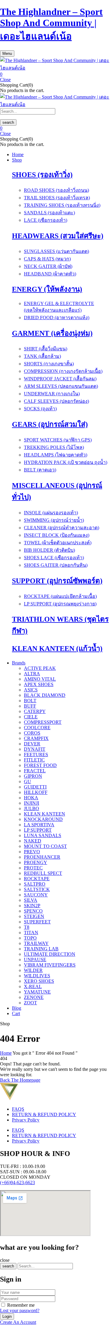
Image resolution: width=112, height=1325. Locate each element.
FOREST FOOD (40, 765)
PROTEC (33, 867)
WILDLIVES (37, 975)
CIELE (31, 716)
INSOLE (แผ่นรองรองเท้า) (51, 512)
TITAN (31, 932)
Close (5, 79)
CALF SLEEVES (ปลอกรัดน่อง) (56, 401)
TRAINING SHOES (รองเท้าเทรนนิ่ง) (62, 205)
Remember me (21, 1305)
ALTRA (32, 673)
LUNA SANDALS (42, 835)
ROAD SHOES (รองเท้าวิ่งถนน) (56, 190)
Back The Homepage (20, 1080)
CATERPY (35, 711)
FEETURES (36, 754)
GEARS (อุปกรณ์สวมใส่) (50, 424)
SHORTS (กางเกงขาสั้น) (49, 363)
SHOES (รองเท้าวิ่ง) (42, 175)
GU (27, 781)
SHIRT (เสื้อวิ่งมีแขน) (45, 348)
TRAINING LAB (41, 948)
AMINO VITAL (40, 679)
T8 (26, 927)
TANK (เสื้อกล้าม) (42, 356)
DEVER (32, 743)
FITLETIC (34, 759)
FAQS (18, 1109)
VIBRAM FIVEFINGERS (50, 964)
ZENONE (34, 997)
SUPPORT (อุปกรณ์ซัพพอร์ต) (57, 581)
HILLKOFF (35, 792)
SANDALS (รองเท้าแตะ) (49, 212)
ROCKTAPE (37, 878)
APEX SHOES (38, 684)
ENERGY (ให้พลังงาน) (47, 289)
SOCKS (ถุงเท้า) (40, 408)
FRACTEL (35, 770)
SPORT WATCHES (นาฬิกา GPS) (58, 439)
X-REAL (33, 986)
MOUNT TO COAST (45, 846)
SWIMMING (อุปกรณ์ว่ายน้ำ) (54, 520)
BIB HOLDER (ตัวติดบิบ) (49, 550)
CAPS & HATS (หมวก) (47, 258)
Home (6, 1053)
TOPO (30, 937)
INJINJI (31, 803)
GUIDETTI (35, 786)
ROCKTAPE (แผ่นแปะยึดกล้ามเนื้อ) (60, 596)
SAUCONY (36, 894)
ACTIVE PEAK (40, 668)
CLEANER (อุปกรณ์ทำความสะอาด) (61, 527)
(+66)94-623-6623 (17, 1182)
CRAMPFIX (36, 738)
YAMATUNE (37, 991)
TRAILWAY (36, 943)
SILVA (30, 900)
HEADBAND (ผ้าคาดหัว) (50, 273)
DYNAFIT (34, 749)
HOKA (31, 797)
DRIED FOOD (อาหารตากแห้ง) (56, 317)
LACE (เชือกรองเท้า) (45, 220)
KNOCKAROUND (43, 819)
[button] (56, 74)
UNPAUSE (35, 959)
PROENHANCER (42, 857)
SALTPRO (34, 884)
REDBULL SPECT (43, 873)
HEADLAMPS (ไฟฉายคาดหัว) (55, 454)
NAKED (32, 840)
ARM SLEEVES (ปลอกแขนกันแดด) (61, 386)
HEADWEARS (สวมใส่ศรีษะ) (57, 236)
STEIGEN (34, 916)
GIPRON (33, 776)
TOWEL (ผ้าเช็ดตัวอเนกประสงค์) (57, 542)
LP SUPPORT (38, 830)
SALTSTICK (37, 889)
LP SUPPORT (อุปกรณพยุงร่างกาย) (60, 603)
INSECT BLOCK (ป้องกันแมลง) (56, 535)
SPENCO (33, 911)
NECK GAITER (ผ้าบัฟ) (48, 266)
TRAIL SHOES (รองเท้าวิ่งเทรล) (57, 197)
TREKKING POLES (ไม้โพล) (54, 447)
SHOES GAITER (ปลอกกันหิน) (56, 565)
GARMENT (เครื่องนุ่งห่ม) (52, 333)
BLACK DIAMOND (44, 695)
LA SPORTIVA (39, 824)
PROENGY (35, 862)
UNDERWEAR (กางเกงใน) (52, 393)
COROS (32, 732)
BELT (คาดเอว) (40, 469)
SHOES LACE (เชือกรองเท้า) (54, 557)
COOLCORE (37, 727)
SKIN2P (32, 905)
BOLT (30, 700)
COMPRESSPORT (43, 722)
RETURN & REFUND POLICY (44, 1114)
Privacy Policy (25, 1119)
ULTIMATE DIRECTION (49, 954)
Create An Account (18, 1322)
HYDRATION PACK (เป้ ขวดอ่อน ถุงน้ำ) (65, 462)
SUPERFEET (37, 921)
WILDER (33, 970)
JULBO (31, 808)
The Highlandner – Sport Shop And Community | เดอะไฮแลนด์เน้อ (51, 24)
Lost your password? (19, 1310)
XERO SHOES (39, 981)
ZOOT (30, 1002)
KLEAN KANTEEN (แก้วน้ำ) (57, 648)
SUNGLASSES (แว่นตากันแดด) (56, 251)
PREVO (32, 851)
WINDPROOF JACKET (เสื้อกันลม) (60, 378)
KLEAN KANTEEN (44, 813)
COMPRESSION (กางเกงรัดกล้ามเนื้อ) (63, 371)
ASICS (31, 689)
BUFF (30, 706)
